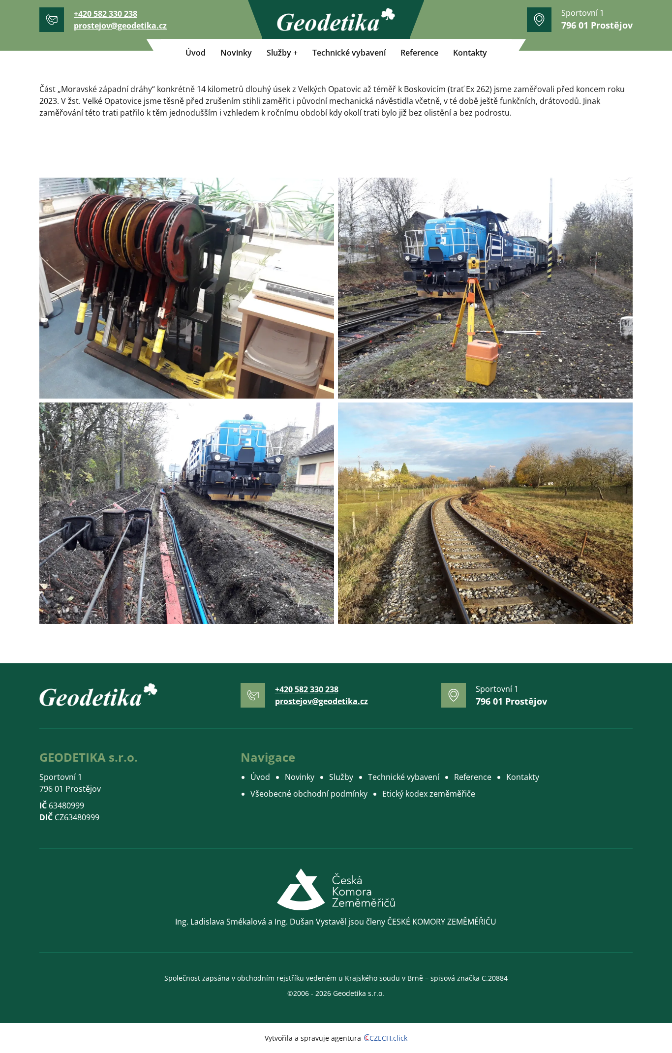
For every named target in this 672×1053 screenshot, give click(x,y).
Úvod (195, 52)
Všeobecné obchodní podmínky (308, 793)
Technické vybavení (349, 52)
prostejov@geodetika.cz (120, 25)
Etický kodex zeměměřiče (428, 793)
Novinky (236, 52)
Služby (279, 52)
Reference (419, 52)
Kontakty (470, 52)
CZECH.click (388, 1038)
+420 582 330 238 (105, 13)
